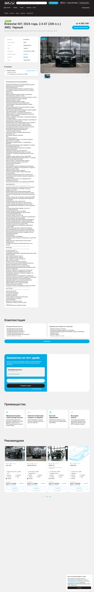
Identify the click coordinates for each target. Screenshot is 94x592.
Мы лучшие (53, 3)
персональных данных (37, 388)
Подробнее (15, 488)
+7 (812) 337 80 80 (71, 3)
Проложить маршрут (14, 374)
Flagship (26, 54)
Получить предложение (81, 27)
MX (69, 446)
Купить (64, 507)
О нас (34, 7)
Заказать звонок (84, 3)
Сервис (15, 7)
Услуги (22, 7)
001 (27, 446)
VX (48, 446)
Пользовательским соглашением (76, 581)
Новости (29, 7)
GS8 (5, 446)
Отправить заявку (25, 385)
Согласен (79, 587)
